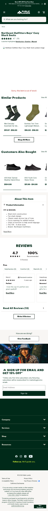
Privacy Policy (28, 478)
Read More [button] (7, 232)
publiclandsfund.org (17, 506)
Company (6, 419)
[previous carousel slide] (6, 4)
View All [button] (44, 97)
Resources (6, 444)
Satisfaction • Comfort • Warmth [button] (26, 41)
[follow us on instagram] (22, 456)
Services (5, 428)
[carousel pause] (45, 4)
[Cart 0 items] (43, 12)
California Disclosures (17, 483)
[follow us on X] (26, 456)
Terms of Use (6, 478)
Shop (4, 436)
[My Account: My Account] (38, 12)
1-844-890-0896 (13, 495)
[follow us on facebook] (17, 456)
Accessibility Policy (8, 481)
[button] (24, 139)
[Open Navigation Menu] (4, 12)
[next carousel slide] (42, 4)
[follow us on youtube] (30, 456)
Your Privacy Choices (30, 481)
